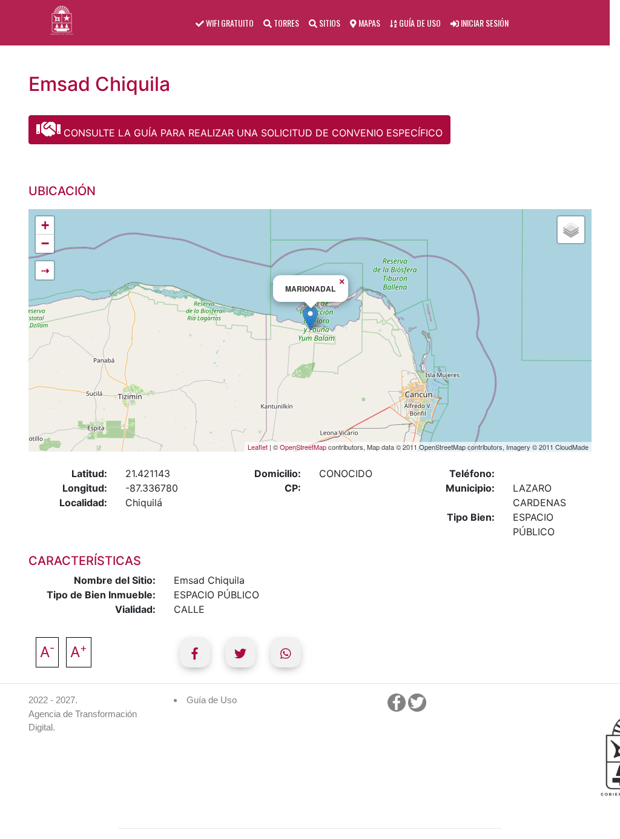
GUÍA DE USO (419, 22)
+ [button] (45, 225)
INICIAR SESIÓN (484, 22)
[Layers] (571, 229)
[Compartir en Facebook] (195, 652)
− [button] (45, 243)
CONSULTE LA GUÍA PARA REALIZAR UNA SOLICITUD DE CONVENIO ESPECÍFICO (252, 133)
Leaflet (258, 447)
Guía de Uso (211, 700)
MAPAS (368, 22)
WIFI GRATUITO (229, 22)
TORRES (285, 22)
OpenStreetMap (303, 447)
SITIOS (328, 22)
